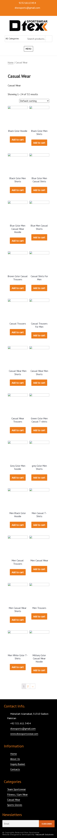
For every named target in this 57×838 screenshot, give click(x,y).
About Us (15, 758)
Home (10, 62)
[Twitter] (13, 13)
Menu (28, 48)
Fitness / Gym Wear (17, 794)
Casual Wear (13, 799)
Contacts (15, 769)
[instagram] (18, 13)
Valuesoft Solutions (44, 834)
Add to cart (18, 139)
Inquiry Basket (17, 764)
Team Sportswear (16, 789)
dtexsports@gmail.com (27, 7)
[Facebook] (7, 13)
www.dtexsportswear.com (24, 733)
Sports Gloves (14, 804)
